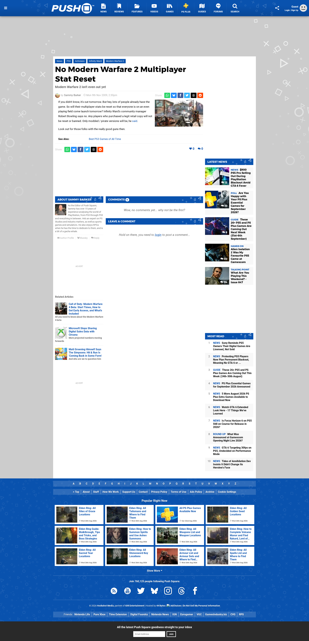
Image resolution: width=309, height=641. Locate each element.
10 (225, 205)
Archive (210, 491)
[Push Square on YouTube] (127, 591)
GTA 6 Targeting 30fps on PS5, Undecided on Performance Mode (232, 451)
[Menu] (5, 8)
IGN (174, 614)
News (59, 61)
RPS (241, 614)
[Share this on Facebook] (180, 95)
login (158, 235)
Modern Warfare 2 (115, 61)
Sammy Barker (72, 95)
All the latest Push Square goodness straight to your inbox (154, 627)
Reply (96, 238)
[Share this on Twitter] (187, 95)
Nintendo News (160, 614)
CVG (232, 614)
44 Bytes (160, 605)
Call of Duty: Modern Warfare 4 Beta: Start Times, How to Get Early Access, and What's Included (86, 309)
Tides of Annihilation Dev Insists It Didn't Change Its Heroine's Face (232, 464)
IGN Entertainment (134, 605)
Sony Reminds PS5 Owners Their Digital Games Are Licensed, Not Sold (231, 346)
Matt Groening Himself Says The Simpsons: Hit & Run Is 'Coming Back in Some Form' (85, 352)
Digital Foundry (139, 614)
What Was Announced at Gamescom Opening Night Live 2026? (228, 437)
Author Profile (67, 238)
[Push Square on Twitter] (141, 591)
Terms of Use (178, 491)
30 (225, 258)
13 (225, 182)
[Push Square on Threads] (181, 591)
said (134, 121)
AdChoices (175, 605)
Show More (154, 570)
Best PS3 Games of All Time (105, 139)
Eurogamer (186, 614)
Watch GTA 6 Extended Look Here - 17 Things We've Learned (230, 410)
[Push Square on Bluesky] (154, 591)
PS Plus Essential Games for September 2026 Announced (232, 385)
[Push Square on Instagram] (168, 591)
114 (225, 282)
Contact (143, 491)
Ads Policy (196, 491)
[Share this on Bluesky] (174, 95)
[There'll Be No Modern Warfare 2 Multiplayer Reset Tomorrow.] (179, 113)
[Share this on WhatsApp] (167, 95)
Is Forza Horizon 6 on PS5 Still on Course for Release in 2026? (232, 424)
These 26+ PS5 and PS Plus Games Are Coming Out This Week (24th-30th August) (232, 373)
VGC (199, 614)
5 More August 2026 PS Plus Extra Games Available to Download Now (231, 397)
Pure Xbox (99, 614)
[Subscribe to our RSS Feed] (114, 591)
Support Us (128, 491)
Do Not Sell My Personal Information (201, 605)
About (86, 491)
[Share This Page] (277, 8)
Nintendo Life (82, 614)
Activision (80, 61)
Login (287, 10)
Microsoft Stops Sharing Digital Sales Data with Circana (83, 331)
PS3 (69, 61)
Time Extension (118, 614)
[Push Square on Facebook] (195, 591)
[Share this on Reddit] (200, 95)
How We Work (111, 491)
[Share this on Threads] (194, 95)
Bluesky (84, 238)
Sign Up (294, 10)
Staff (96, 491)
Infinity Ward (95, 61)
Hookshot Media (105, 605)
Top (76, 491)
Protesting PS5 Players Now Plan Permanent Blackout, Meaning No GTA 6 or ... (231, 359)
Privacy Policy (159, 491)
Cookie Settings (227, 491)
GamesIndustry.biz (216, 614)
